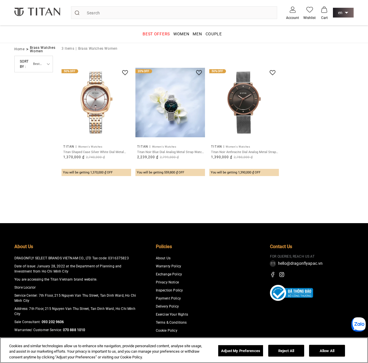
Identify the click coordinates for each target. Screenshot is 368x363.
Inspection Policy (169, 290)
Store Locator (25, 287)
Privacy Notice (167, 282)
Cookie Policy (166, 331)
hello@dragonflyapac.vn (300, 263)
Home (19, 49)
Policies (164, 246)
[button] (324, 9)
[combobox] (174, 12)
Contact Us (281, 246)
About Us (23, 246)
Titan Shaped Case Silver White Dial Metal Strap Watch (93, 152)
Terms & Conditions (171, 322)
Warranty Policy (168, 266)
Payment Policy (168, 298)
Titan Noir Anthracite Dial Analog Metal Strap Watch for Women (243, 152)
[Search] (77, 12)
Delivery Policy (167, 306)
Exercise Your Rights (172, 314)
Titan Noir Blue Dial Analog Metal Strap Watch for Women (170, 152)
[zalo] (358, 330)
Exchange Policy (169, 274)
